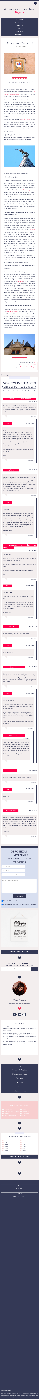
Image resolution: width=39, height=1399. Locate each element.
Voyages (19, 28)
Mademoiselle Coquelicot (20, 399)
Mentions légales (19, 1196)
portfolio (20, 281)
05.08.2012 (33, 667)
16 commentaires (31, 369)
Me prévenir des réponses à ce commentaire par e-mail (19, 904)
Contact (19, 31)
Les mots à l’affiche (19, 1070)
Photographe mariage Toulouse (12, 1111)
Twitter (27, 367)
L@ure (11, 470)
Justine (6, 1150)
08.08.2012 (33, 810)
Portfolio (19, 35)
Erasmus (19, 1078)
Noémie (24, 1150)
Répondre (33, 416)
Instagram (24, 1014)
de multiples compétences (27, 190)
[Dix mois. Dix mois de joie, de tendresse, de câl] (19, 1231)
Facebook (22, 367)
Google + (33, 367)
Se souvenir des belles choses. (19, 10)
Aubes (24, 1144)
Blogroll (19, 1188)
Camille (24, 1141)
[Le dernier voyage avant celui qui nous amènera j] (19, 1335)
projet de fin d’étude (12, 311)
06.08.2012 (30, 502)
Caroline (6, 1144)
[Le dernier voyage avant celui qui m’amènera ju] (19, 1293)
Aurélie (6, 1148)
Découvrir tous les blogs (19, 1156)
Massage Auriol (26, 1111)
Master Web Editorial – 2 (20, 43)
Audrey (24, 1146)
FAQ (19, 1086)
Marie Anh (7, 1141)
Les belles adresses (19, 1074)
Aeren (24, 1148)
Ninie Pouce (14, 667)
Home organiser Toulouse (10, 1115)
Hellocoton (32, 230)
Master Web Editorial (30, 365)
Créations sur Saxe (19, 1091)
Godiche (24, 1109)
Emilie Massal (26, 1113)
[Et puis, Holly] (19, 1210)
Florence (7, 1113)
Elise (11, 627)
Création (19, 25)
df (10, 770)
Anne (24, 1115)
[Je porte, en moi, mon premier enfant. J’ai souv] (19, 1272)
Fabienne (7, 1142)
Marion (6, 1146)
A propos (19, 19)
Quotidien (19, 22)
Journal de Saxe (8, 1109)
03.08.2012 (33, 402)
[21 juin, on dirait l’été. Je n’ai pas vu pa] (19, 1252)
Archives (19, 1082)
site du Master (25, 120)
